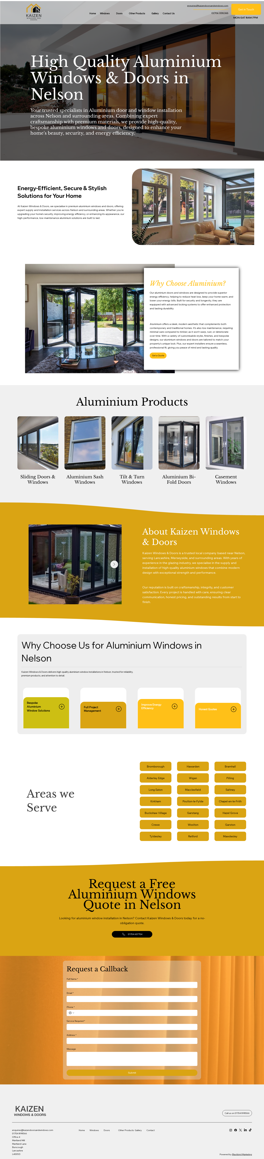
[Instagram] (230, 1130)
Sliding (98, 1154)
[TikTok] (250, 1130)
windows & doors (30, 1115)
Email (70, 993)
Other (121, 1130)
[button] (158, 355)
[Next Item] (114, 564)
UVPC (98, 1142)
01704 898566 (219, 13)
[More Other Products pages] (147, 13)
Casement (100, 1147)
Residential (121, 1145)
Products (129, 1130)
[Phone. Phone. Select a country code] (71, 1013)
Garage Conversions (136, 1139)
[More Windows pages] (111, 13)
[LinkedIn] (245, 1130)
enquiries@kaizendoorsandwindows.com (32, 1130)
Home (84, 1130)
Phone (71, 1007)
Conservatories (137, 1143)
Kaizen (30, 1108)
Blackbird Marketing (242, 1154)
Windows (94, 1130)
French (119, 1140)
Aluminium (100, 1152)
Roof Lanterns (137, 1136)
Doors (107, 1130)
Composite (121, 1136)
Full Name (72, 979)
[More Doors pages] (124, 13)
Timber (98, 1145)
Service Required (76, 1021)
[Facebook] (235, 1130)
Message (71, 1049)
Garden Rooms (137, 1145)
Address (71, 1035)
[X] (240, 1130)
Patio (118, 1143)
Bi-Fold (119, 1138)
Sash (97, 1149)
